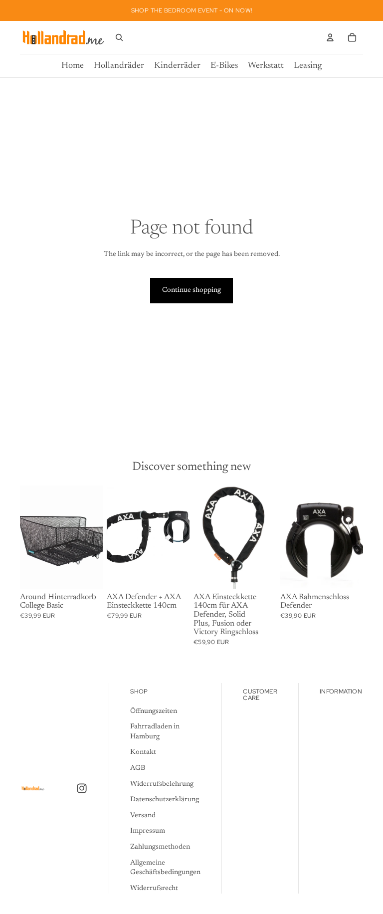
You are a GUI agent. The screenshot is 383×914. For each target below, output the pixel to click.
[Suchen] (119, 37)
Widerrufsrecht (154, 888)
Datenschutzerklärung (164, 800)
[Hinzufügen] (87, 574)
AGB (137, 768)
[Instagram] (82, 789)
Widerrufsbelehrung (161, 784)
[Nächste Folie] (352, 537)
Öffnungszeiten (153, 711)
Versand (143, 815)
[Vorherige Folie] (291, 537)
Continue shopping (191, 290)
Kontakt (143, 752)
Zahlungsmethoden (160, 847)
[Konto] (330, 37)
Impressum (147, 831)
